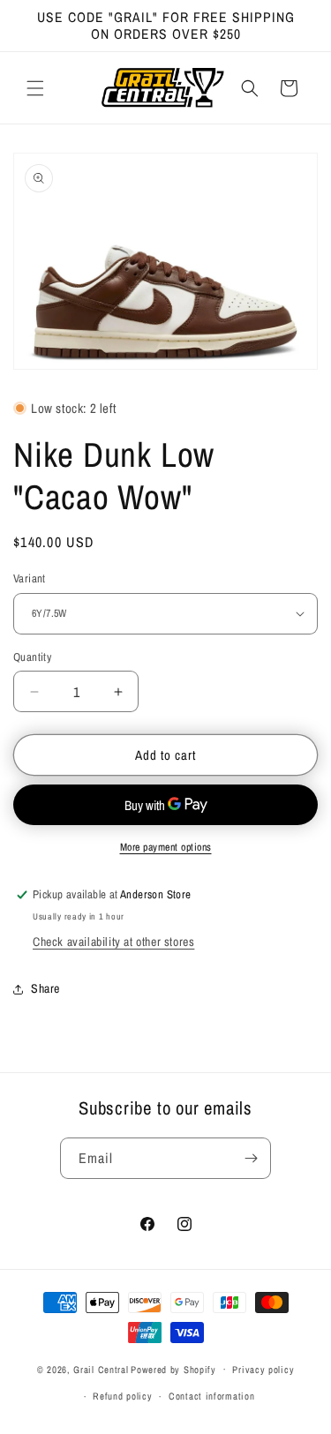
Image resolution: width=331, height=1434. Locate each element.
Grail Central (100, 1369)
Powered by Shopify (173, 1369)
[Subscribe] (250, 1158)
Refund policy (122, 1396)
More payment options (166, 847)
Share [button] (45, 988)
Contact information (211, 1396)
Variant (29, 578)
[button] (35, 88)
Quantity (32, 656)
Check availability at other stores (113, 942)
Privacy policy (263, 1369)
